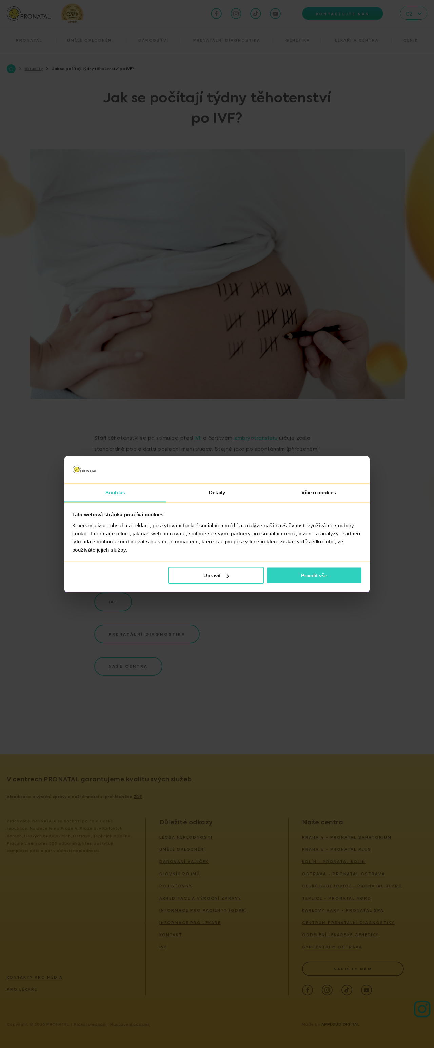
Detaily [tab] (217, 492)
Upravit (212, 575)
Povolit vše (314, 575)
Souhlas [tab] (115, 492)
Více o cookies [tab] (318, 492)
